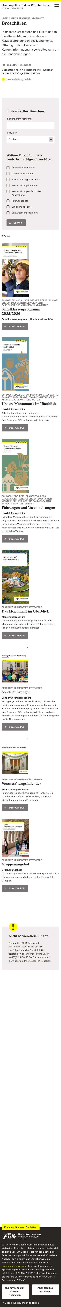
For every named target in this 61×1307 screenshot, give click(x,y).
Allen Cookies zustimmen (45, 1290)
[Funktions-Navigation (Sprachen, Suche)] (56, 6)
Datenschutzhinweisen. (14, 1266)
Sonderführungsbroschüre (26, 179)
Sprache (12, 133)
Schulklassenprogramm (25, 212)
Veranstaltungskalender (25, 185)
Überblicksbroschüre (23, 167)
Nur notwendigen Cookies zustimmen (14, 1291)
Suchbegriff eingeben (19, 119)
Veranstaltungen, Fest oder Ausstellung (26, 193)
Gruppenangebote (22, 206)
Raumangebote (20, 200)
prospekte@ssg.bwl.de (18, 79)
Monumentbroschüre (23, 173)
